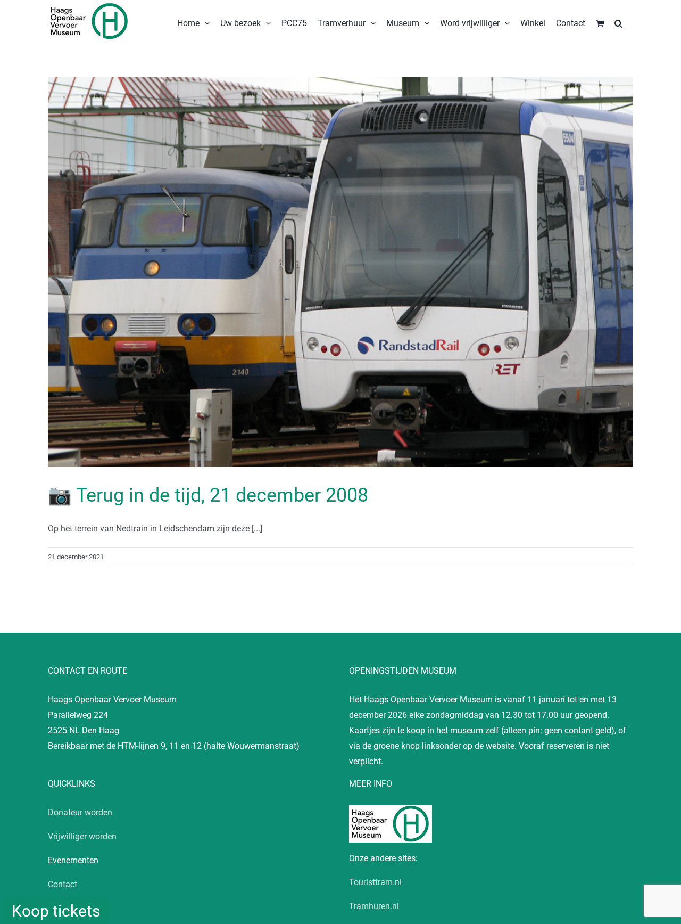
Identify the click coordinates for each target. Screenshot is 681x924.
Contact (62, 884)
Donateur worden (80, 812)
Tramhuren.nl (374, 906)
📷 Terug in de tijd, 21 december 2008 (208, 495)
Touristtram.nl (375, 882)
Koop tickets (56, 911)
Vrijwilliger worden (82, 836)
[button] (618, 22)
